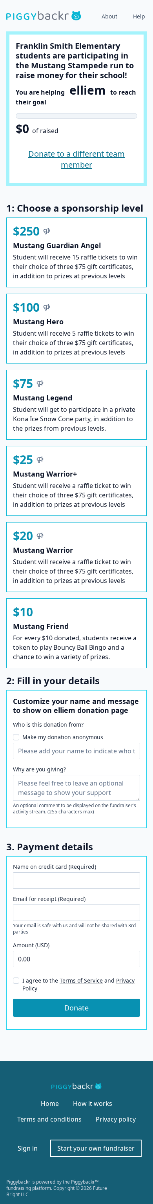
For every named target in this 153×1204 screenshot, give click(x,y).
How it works (92, 1103)
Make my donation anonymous (62, 737)
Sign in (28, 1148)
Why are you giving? (39, 769)
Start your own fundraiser (96, 1148)
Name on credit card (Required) (54, 866)
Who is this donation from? (48, 724)
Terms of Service (81, 980)
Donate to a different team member (76, 159)
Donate (76, 1007)
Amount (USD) (31, 945)
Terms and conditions (49, 1119)
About (109, 16)
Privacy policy (116, 1119)
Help (139, 16)
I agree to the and (78, 984)
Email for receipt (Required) (49, 899)
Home (50, 1103)
